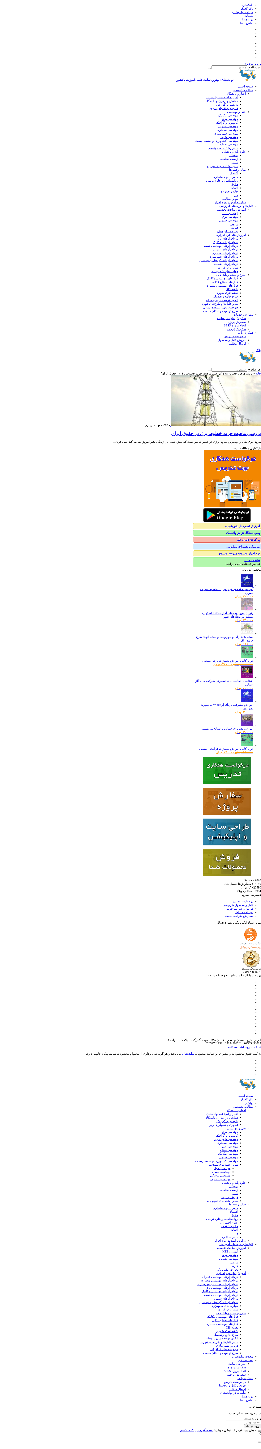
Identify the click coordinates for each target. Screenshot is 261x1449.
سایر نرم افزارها (227, 267)
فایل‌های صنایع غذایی (225, 282)
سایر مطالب (230, 198)
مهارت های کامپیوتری (224, 1305)
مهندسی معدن (221, 1171)
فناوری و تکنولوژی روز (223, 108)
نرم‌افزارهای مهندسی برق (222, 1287)
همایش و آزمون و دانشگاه (222, 101)
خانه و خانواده (229, 191)
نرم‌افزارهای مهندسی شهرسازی (217, 1284)
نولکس (249, 1103)
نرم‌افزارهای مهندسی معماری (219, 1280)
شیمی (234, 162)
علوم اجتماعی (229, 1222)
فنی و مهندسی (236, 111)
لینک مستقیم (236, 1047)
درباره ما (247, 19)
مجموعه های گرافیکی (224, 1349)
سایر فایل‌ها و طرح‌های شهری (219, 303)
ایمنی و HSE (230, 213)
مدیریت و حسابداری (225, 177)
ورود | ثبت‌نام (253, 63)
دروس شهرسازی (227, 1345)
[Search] (209, 68)
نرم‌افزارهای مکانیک (225, 242)
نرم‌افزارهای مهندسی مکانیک (220, 1291)
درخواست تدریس (235, 336)
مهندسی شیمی (228, 137)
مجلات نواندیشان (242, 12)
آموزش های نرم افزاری (231, 235)
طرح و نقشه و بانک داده (231, 274)
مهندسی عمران (228, 126)
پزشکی (233, 155)
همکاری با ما (245, 332)
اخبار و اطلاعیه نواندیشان (222, 97)
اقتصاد (234, 173)
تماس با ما (246, 23)
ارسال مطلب (237, 343)
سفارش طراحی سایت (231, 318)
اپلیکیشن (247, 4)
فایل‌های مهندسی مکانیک (222, 278)
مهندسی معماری (227, 130)
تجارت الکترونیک (227, 231)
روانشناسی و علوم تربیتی (222, 180)
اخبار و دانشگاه (236, 93)
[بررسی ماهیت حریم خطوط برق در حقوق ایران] (215, 425)
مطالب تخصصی (243, 90)
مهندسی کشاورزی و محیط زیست (216, 140)
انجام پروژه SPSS (235, 325)
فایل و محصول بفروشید (238, 905)
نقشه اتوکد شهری (227, 292)
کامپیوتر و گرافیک (227, 122)
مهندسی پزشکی (220, 1175)
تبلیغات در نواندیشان (233, 1392)
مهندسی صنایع (229, 144)
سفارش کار (245, 1360)
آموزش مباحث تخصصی (231, 209)
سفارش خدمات (243, 314)
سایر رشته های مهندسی (223, 148)
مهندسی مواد (222, 1168)
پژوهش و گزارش (227, 104)
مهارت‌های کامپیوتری (224, 271)
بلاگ (258, 350)
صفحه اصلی (245, 86)
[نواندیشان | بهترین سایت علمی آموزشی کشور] (247, 362)
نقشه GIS (232, 289)
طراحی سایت (237, 1363)
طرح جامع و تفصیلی (225, 296)
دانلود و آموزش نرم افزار (230, 202)
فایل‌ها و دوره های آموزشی (236, 206)
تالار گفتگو (246, 8)
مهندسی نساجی (220, 1179)
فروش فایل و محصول (232, 340)
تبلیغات (248, 15)
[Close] (259, 1431)
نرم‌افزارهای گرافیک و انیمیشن (218, 260)
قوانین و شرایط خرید (240, 908)
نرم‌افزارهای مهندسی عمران (220, 1276)
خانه (258, 373)
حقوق (234, 184)
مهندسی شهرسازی (226, 133)
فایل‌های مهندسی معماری (222, 285)
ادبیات (234, 187)
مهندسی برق (230, 119)
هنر (236, 195)
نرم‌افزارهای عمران (225, 249)
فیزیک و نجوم (229, 1197)
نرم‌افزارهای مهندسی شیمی (220, 245)
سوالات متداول (243, 912)
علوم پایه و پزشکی (234, 151)
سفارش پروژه (237, 321)
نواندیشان (188, 1053)
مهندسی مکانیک (228, 115)
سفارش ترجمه (236, 329)
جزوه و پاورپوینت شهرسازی (220, 307)
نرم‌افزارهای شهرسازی (223, 256)
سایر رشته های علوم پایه (222, 166)
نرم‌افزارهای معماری (225, 253)
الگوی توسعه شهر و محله (222, 300)
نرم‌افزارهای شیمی (226, 263)
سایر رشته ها (237, 169)
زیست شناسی (229, 158)
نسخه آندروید (252, 1047)
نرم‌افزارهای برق (227, 238)
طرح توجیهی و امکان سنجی (220, 311)
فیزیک (234, 227)
